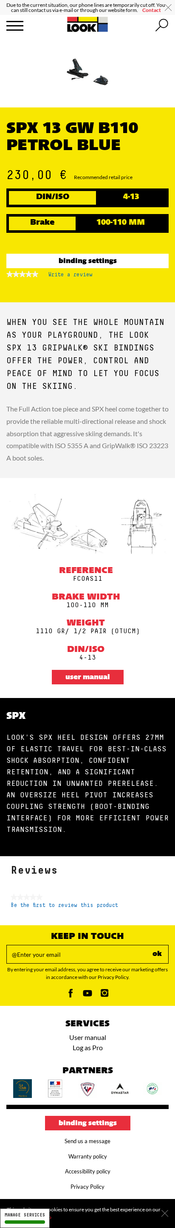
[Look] (87, 30)
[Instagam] (104, 995)
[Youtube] (87, 995)
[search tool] (162, 25)
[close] (168, 7)
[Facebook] (70, 995)
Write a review (70, 277)
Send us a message (87, 1141)
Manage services (25, 1215)
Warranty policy (87, 1156)
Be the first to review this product (64, 905)
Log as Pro (88, 1047)
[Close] (164, 1213)
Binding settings (88, 261)
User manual (87, 677)
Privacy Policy (87, 1186)
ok (157, 954)
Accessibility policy (87, 1171)
